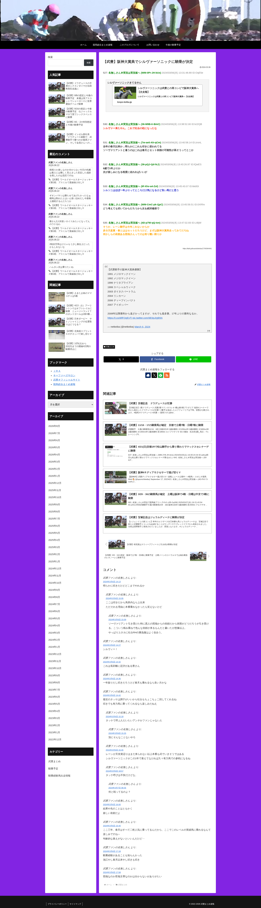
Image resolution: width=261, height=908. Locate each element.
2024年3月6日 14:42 (112, 695)
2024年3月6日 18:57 (114, 771)
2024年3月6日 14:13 (112, 582)
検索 (50, 57)
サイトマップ (75, 904)
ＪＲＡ (57, 371)
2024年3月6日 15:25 (117, 733)
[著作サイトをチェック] (148, 375)
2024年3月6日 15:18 (114, 716)
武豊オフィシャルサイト (66, 379)
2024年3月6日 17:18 (112, 851)
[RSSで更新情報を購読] (167, 375)
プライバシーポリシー (57, 904)
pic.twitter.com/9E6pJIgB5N (147, 318)
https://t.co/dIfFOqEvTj (120, 318)
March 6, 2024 (142, 326)
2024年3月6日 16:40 (112, 826)
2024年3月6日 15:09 (117, 619)
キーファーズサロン (64, 375)
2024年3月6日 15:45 (114, 750)
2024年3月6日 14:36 (112, 678)
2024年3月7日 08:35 (117, 788)
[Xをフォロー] (154, 375)
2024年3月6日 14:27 (112, 645)
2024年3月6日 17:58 (112, 872)
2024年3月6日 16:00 (112, 804)
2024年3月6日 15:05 (114, 598)
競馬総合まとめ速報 (64, 384)
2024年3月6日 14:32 (112, 662)
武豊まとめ (110, 347)
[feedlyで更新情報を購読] (160, 375)
